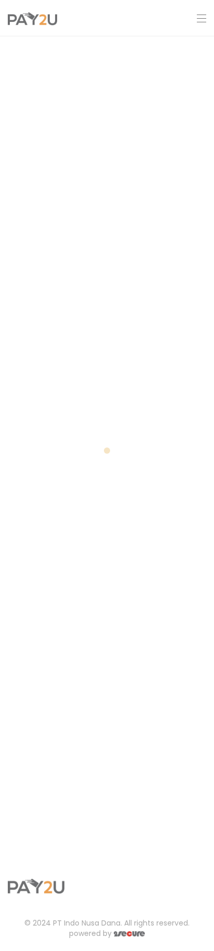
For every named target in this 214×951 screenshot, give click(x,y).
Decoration (47, 272)
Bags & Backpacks (67, 68)
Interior (36, 679)
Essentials (44, 475)
